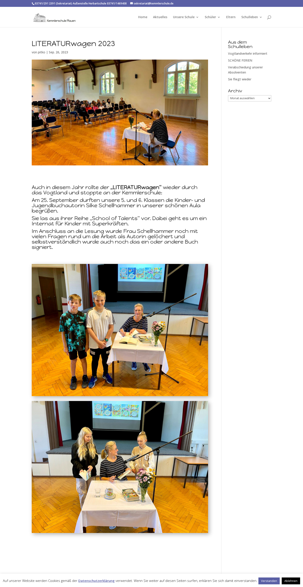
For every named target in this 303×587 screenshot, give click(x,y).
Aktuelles (160, 17)
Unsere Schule (184, 17)
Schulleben (249, 17)
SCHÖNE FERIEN (240, 60)
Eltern (231, 17)
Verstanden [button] (269, 581)
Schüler (210, 17)
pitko (41, 52)
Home (142, 17)
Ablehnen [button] (290, 581)
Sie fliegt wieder (239, 79)
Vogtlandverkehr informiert (247, 53)
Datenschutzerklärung (96, 580)
